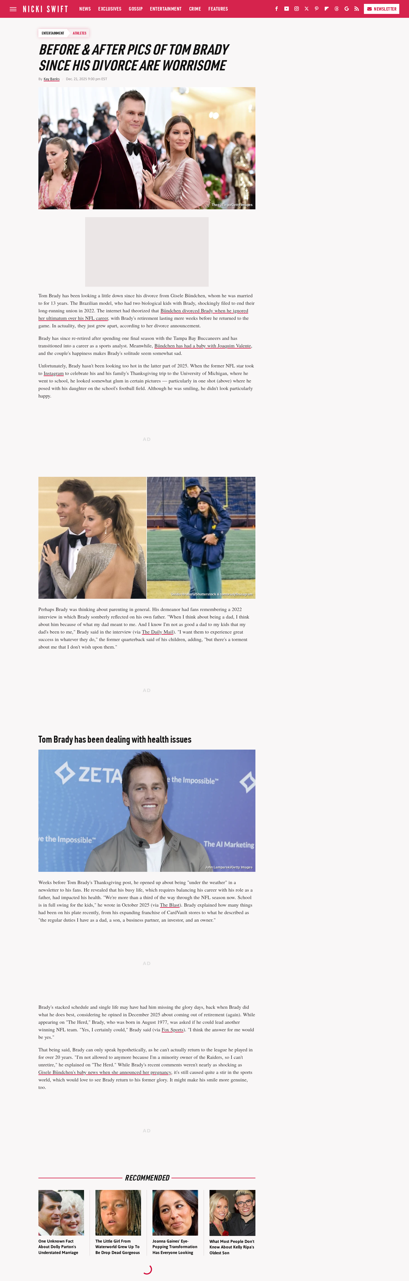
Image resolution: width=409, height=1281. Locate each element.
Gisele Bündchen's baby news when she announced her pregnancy (104, 1072)
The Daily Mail (157, 631)
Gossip (135, 9)
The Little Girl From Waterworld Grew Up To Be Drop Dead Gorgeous (117, 1247)
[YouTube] (286, 10)
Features (218, 9)
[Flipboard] (326, 10)
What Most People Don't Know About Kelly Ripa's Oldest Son (232, 1247)
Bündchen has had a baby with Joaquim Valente (202, 345)
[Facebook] (276, 10)
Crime (195, 9)
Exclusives (109, 9)
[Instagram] (296, 10)
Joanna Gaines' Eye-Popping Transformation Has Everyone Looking (174, 1247)
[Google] (346, 10)
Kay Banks (52, 79)
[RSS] (356, 10)
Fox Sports (172, 1029)
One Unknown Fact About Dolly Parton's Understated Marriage (58, 1247)
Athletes (79, 33)
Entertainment (166, 9)
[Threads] (336, 10)
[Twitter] (306, 10)
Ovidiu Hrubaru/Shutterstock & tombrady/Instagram (212, 594)
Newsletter (385, 9)
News (85, 9)
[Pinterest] (316, 10)
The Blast (169, 904)
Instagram (54, 373)
